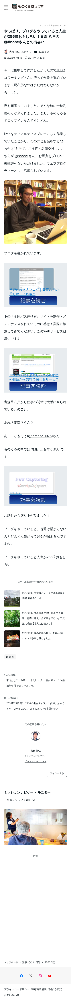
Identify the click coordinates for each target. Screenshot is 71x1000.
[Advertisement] (35, 905)
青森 (11, 657)
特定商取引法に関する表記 (46, 989)
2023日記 (43, 51)
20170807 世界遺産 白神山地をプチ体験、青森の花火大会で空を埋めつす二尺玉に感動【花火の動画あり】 (43, 618)
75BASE (15, 493)
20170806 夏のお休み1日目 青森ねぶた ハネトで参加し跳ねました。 (43, 636)
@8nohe (21, 156)
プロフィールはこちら (35, 761)
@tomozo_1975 (40, 436)
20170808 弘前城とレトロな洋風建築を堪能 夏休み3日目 (43, 595)
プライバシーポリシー (16, 989)
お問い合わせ (11, 995)
